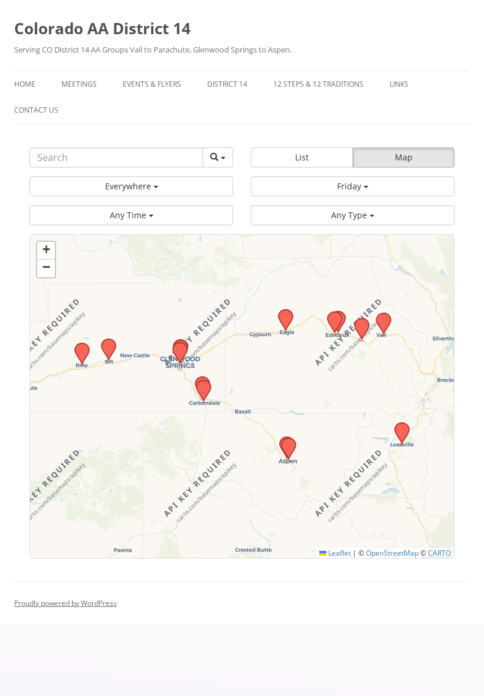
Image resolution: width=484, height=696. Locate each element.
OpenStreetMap (392, 552)
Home (24, 84)
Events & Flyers (152, 84)
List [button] (302, 157)
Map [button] (404, 157)
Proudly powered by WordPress (65, 603)
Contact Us (36, 110)
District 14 (227, 84)
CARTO (439, 552)
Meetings (79, 84)
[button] (131, 186)
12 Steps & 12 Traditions (318, 84)
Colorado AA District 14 (102, 28)
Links (399, 84)
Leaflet (338, 552)
